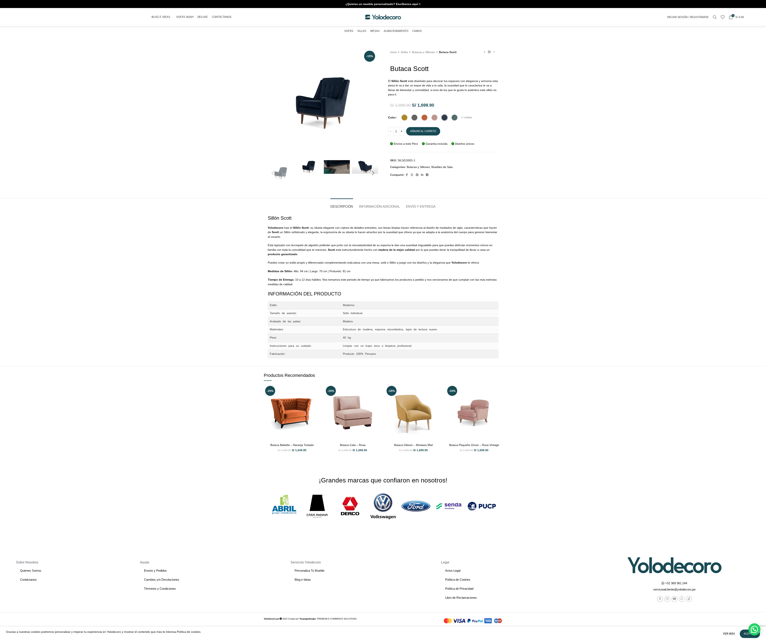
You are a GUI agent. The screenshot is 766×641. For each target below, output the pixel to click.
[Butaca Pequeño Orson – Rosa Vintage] (474, 412)
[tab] (341, 204)
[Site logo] (383, 16)
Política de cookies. (189, 631)
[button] (273, 173)
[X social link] (412, 175)
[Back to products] (489, 52)
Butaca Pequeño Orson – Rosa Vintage (474, 445)
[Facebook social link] (407, 175)
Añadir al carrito (423, 131)
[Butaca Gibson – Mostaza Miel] (413, 412)
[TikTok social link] (689, 599)
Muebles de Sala (442, 167)
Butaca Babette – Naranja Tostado (292, 445)
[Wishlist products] (723, 17)
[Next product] (494, 52)
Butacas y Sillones (423, 52)
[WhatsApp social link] (682, 599)
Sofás (404, 52)
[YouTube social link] (674, 599)
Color (392, 117)
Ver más (729, 633)
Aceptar (750, 633)
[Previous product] (484, 52)
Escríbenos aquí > (408, 4)
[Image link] (674, 564)
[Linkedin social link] (422, 175)
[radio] (404, 117)
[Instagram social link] (667, 599)
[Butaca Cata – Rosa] (352, 412)
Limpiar (468, 117)
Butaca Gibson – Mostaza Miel (413, 445)
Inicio (393, 52)
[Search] (715, 17)
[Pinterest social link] (417, 175)
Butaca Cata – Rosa (352, 445)
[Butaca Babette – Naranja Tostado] (292, 412)
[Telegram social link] (427, 175)
